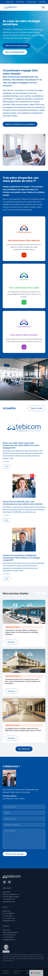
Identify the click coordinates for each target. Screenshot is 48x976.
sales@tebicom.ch (9, 901)
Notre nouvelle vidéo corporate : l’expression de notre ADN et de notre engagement (21, 445)
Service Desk (20, 2)
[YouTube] (9, 882)
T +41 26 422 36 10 (9, 899)
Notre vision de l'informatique (16, 46)
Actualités (42, 2)
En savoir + (11, 642)
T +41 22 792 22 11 (9, 937)
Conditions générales (6, 972)
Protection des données (18, 972)
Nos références (24, 749)
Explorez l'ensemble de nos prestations (20, 124)
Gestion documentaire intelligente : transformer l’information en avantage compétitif (21, 557)
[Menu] (43, 7)
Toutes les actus (36, 408)
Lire (6, 466)
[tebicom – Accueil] (10, 7)
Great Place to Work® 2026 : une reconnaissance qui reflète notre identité (23, 502)
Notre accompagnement (14, 52)
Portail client (9, 2)
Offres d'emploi (31, 2)
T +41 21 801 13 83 (9, 918)
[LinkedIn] (4, 882)
